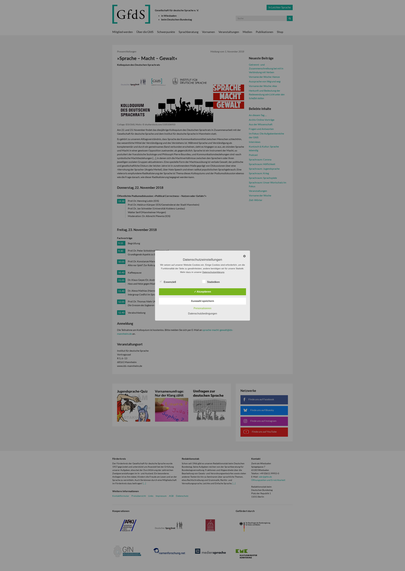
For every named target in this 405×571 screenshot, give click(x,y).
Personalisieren (202, 308)
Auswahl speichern (202, 301)
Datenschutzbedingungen (202, 313)
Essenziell (170, 282)
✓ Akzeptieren (202, 291)
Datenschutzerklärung (213, 272)
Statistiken (213, 282)
